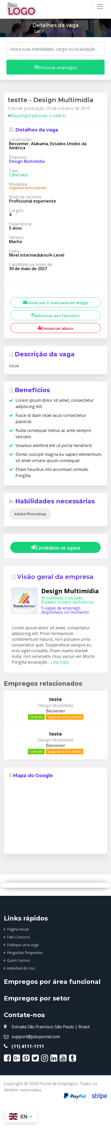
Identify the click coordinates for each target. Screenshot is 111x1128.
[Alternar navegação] (100, 6)
